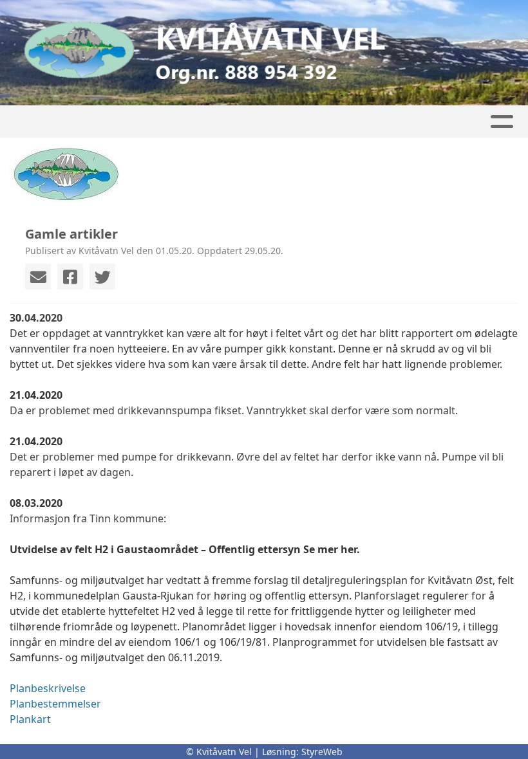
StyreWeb (322, 751)
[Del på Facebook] (70, 276)
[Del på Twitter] (102, 276)
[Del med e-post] (38, 276)
